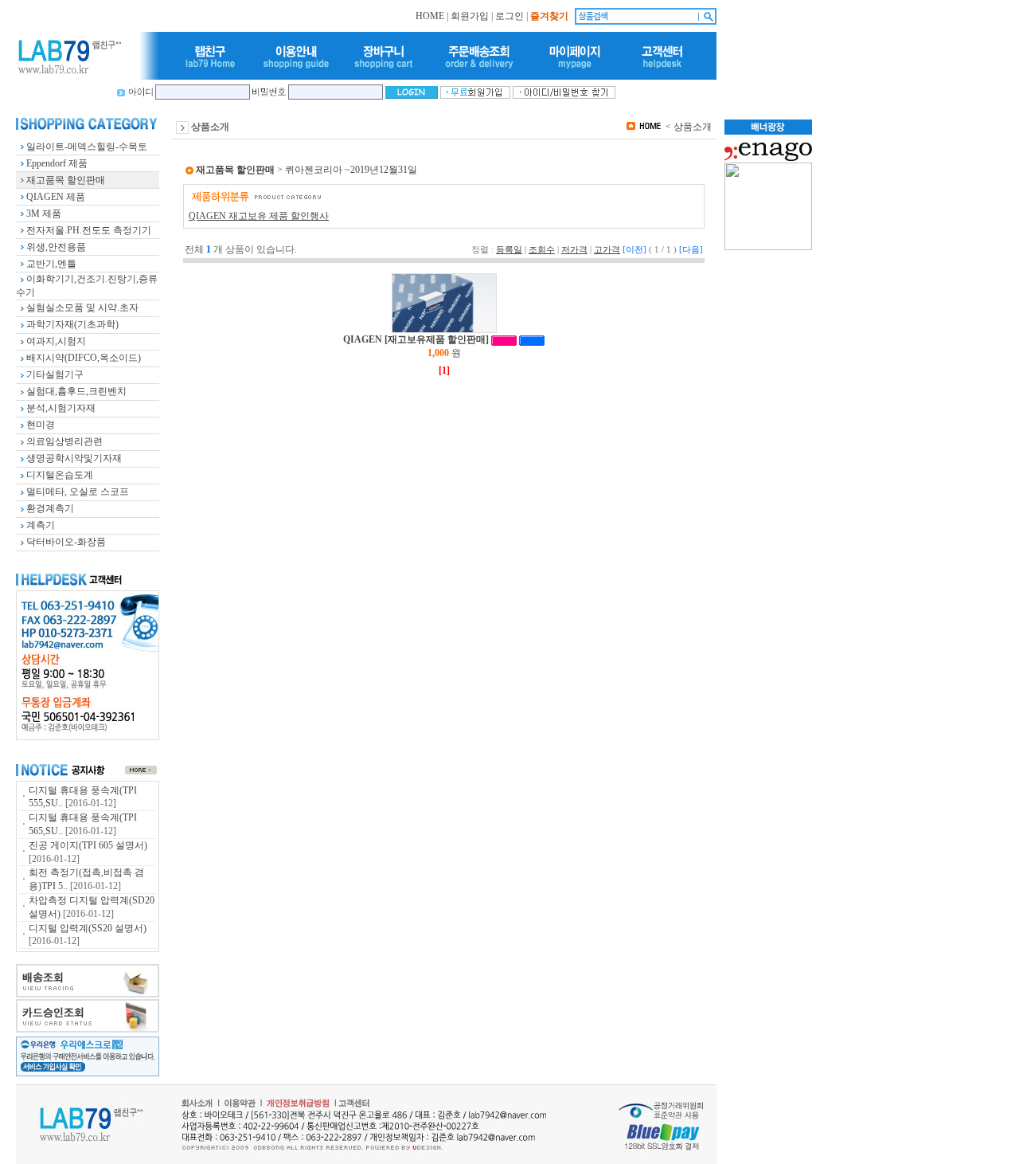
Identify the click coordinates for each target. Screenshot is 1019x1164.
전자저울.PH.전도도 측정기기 (88, 230)
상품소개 (692, 126)
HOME (430, 16)
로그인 (509, 16)
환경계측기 (50, 508)
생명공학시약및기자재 (74, 458)
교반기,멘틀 (51, 263)
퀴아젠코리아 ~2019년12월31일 (351, 169)
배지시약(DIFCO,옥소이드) (83, 357)
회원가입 (470, 16)
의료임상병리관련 (64, 441)
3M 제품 (43, 213)
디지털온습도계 (59, 474)
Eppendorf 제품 (57, 163)
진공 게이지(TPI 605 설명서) (88, 845)
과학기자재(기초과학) (72, 324)
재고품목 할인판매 (65, 180)
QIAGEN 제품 (55, 196)
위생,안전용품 (56, 247)
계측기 (40, 525)
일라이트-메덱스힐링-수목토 (86, 146)
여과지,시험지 (56, 341)
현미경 (40, 424)
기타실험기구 (55, 374)
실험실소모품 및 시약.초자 (82, 307)
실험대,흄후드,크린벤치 (76, 391)
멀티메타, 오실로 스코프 (77, 491)
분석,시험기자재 (61, 407)
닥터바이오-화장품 (66, 541)
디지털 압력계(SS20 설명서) (87, 928)
